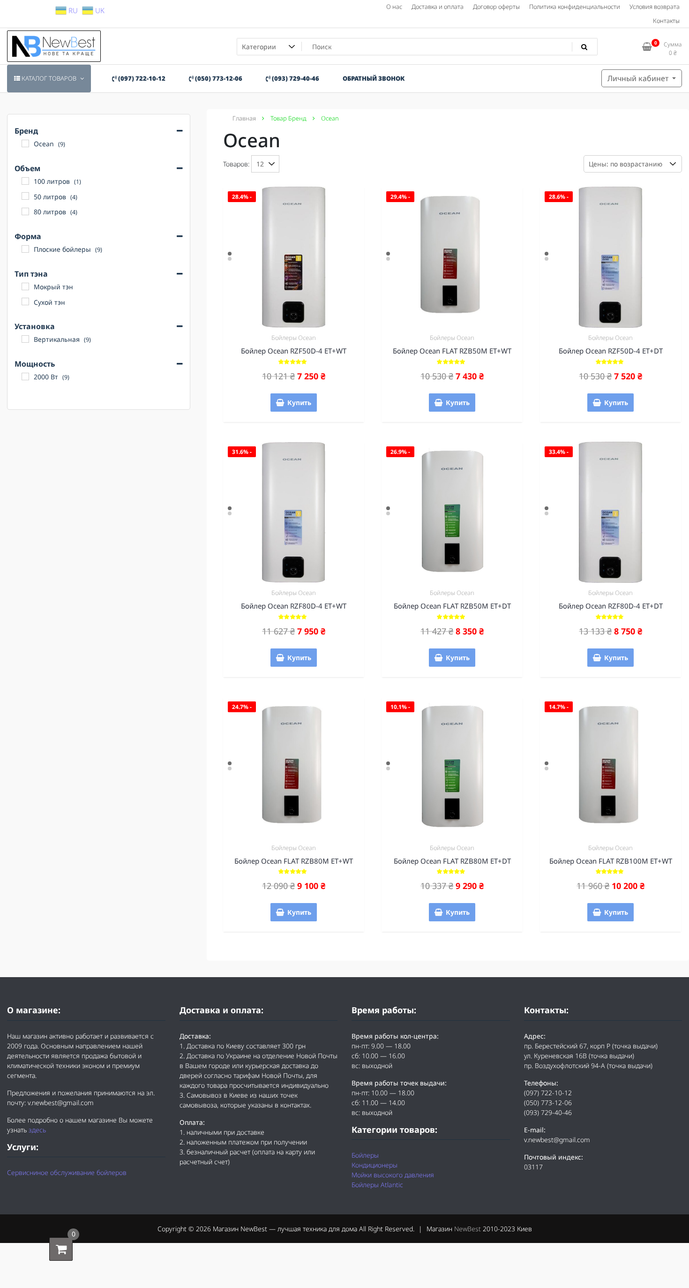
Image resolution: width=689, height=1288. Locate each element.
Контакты (666, 20)
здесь (37, 1129)
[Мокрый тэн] (25, 286)
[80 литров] (25, 211)
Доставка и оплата (438, 6)
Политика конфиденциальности (574, 6)
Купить (299, 402)
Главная (244, 118)
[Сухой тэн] (25, 301)
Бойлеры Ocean (293, 337)
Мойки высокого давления (393, 1174)
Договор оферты (496, 6)
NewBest (467, 1228)
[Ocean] (25, 143)
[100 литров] (25, 181)
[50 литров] (25, 196)
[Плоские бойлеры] (25, 249)
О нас (394, 6)
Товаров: (236, 163)
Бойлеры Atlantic (377, 1184)
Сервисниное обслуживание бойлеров (67, 1172)
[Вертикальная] (25, 339)
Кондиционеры (374, 1164)
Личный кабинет (638, 78)
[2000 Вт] (25, 376)
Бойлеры (365, 1155)
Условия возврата (654, 6)
